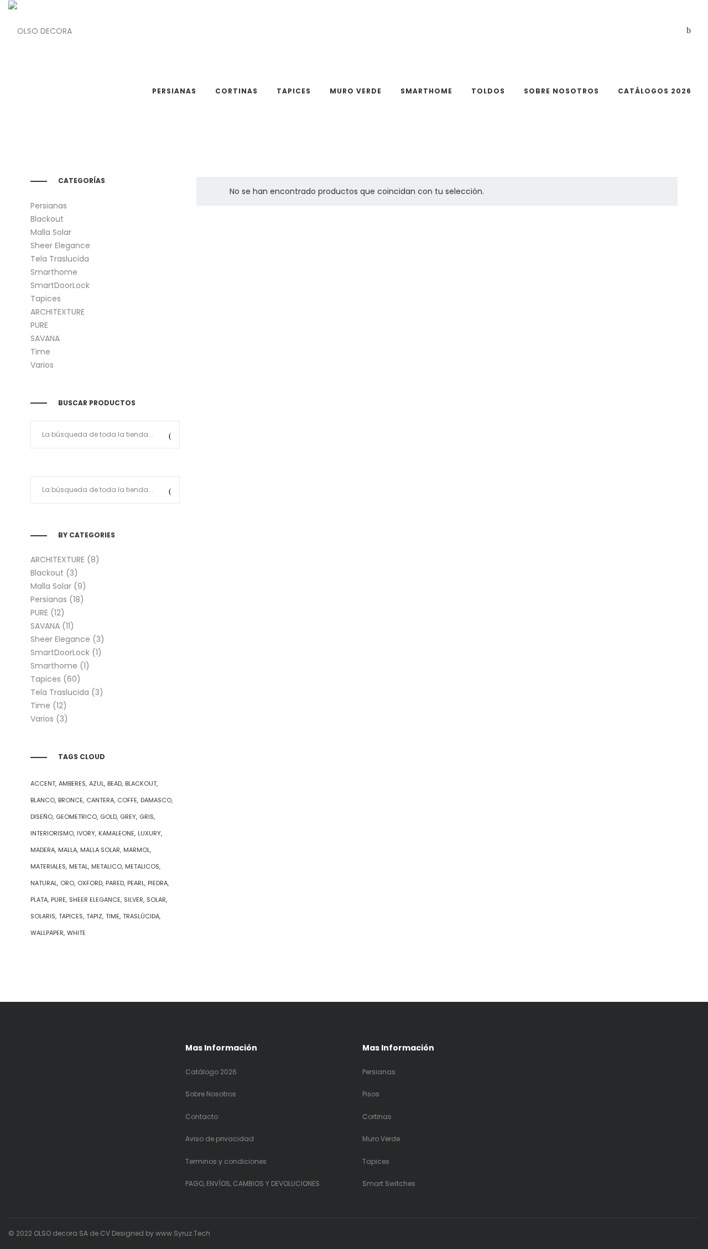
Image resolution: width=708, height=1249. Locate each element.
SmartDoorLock (60, 285)
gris (146, 816)
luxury (149, 833)
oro (67, 883)
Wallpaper (47, 932)
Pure (58, 899)
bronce (70, 800)
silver (133, 899)
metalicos (142, 866)
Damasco (155, 800)
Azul (96, 783)
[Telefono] (697, 1233)
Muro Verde (381, 1138)
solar (156, 899)
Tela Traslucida (59, 258)
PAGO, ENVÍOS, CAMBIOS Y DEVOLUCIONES (253, 1183)
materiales (48, 866)
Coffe (127, 800)
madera (42, 849)
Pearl (135, 883)
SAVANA (45, 338)
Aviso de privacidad (219, 1138)
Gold (108, 816)
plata (39, 899)
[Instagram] (665, 1233)
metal (78, 866)
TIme (112, 916)
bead (114, 783)
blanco (42, 800)
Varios (42, 364)
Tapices (45, 298)
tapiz (94, 916)
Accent (42, 783)
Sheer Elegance (60, 245)
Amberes (72, 783)
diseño (41, 816)
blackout (141, 783)
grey (128, 816)
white (76, 932)
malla (67, 849)
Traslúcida (141, 916)
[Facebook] (649, 1233)
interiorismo (52, 833)
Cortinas (377, 1116)
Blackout (47, 218)
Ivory (86, 833)
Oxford (89, 883)
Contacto (201, 1116)
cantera (100, 800)
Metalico (106, 866)
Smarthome (53, 272)
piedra (158, 883)
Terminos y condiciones (226, 1161)
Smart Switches (388, 1183)
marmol (136, 849)
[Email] (681, 1233)
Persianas (48, 205)
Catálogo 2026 (211, 1071)
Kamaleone (116, 833)
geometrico (76, 816)
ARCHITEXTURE (57, 311)
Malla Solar (50, 232)
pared (115, 883)
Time (40, 351)
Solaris (42, 916)
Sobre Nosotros (210, 1094)
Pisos (370, 1094)
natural (43, 883)
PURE (39, 325)
